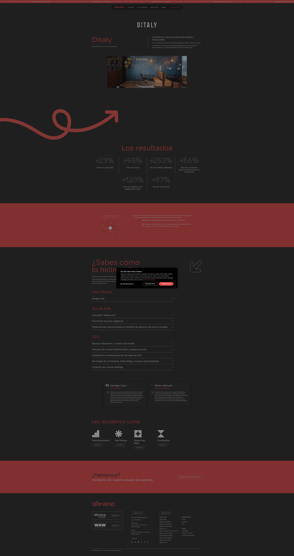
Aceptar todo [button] (166, 283)
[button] (127, 284)
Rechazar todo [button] (150, 283)
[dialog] (147, 278)
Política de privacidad (149, 279)
